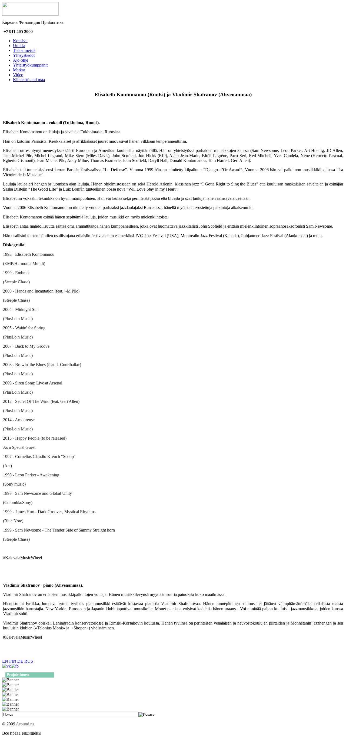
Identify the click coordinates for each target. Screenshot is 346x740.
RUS (28, 661)
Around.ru (25, 724)
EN (5, 661)
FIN (12, 661)
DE (20, 661)
